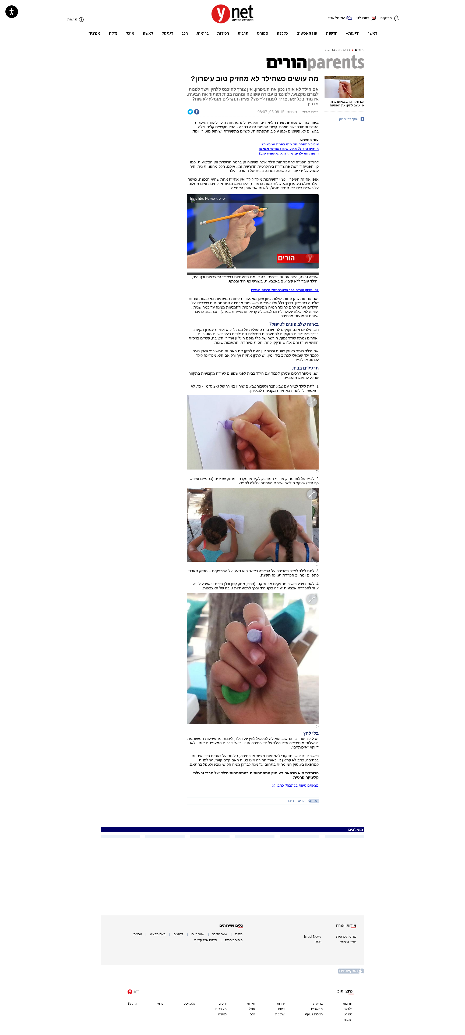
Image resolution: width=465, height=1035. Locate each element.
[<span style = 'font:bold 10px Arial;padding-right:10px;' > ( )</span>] (253, 432)
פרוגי (160, 1003)
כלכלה (348, 1009)
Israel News (312, 937)
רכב (252, 1014)
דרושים (178, 934)
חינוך (290, 801)
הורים (359, 50)
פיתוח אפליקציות (205, 940)
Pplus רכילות (314, 1014)
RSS (318, 942)
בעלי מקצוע (157, 934)
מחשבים (317, 1009)
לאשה (222, 1014)
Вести (132, 1003)
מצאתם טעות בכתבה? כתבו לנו (295, 785)
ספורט (348, 1014)
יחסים (223, 1003)
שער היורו (197, 934)
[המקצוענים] (351, 973)
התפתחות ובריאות (337, 50)
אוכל (252, 1009)
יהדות (281, 1003)
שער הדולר (219, 934)
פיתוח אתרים (233, 940)
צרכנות (280, 1014)
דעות (281, 1009)
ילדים (301, 801)
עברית (137, 934)
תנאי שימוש (348, 942)
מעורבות (221, 1009)
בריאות (318, 1003)
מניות (238, 934)
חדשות (347, 1003)
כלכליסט (189, 1003)
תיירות (251, 1003)
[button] (313, 199)
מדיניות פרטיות (346, 937)
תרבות (348, 1020)
